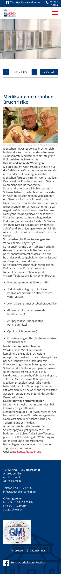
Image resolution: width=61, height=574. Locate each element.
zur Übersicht (48, 71)
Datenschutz (37, 550)
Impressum (18, 550)
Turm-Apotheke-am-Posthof (27, 562)
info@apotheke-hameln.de (19, 491)
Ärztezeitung (33, 451)
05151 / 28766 (53, 4)
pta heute (18, 451)
